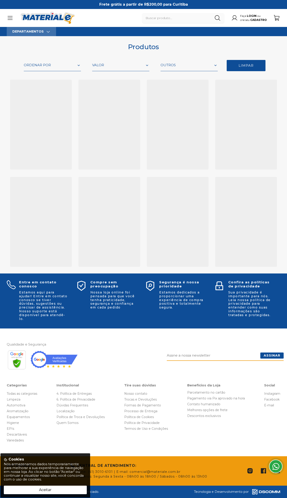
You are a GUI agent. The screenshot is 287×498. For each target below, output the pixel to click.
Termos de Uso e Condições (146, 429)
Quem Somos (67, 423)
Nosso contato (135, 394)
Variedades (15, 440)
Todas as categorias (22, 394)
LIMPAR (246, 65)
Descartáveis (17, 434)
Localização (66, 411)
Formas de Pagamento (142, 405)
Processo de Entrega (140, 411)
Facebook (272, 399)
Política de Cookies (139, 417)
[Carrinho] (277, 17)
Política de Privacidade (142, 423)
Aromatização (17, 411)
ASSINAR (272, 355)
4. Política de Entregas (74, 394)
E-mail (269, 405)
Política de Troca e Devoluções (81, 417)
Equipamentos (18, 417)
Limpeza (13, 399)
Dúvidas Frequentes (72, 405)
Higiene (13, 423)
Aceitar (45, 490)
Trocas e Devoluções (140, 399)
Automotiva (16, 405)
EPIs (10, 429)
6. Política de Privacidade (76, 399)
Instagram (272, 394)
